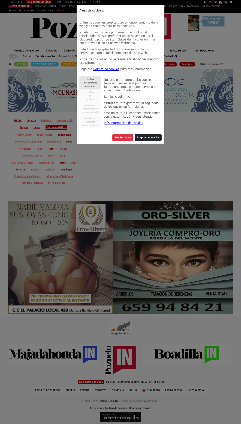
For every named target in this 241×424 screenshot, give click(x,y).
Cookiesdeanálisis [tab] (90, 95)
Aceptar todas (123, 137)
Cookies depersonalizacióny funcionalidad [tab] (90, 108)
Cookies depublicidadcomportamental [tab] (90, 121)
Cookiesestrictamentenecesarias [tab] (90, 82)
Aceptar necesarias (148, 137)
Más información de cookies (123, 123)
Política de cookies (106, 69)
